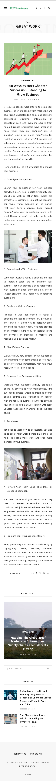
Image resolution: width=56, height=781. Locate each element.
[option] (28, 630)
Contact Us (20, 754)
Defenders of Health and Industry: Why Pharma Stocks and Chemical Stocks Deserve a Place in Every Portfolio (35, 698)
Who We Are (36, 754)
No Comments (35, 100)
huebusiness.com (27, 766)
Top (29, 774)
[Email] (48, 573)
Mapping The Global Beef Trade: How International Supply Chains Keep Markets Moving (28, 643)
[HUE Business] (19, 8)
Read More (16, 573)
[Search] (47, 8)
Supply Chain (28, 632)
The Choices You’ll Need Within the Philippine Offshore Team (33, 718)
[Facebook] (36, 573)
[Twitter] (40, 573)
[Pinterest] (44, 573)
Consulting (29, 81)
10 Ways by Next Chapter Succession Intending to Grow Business (28, 90)
